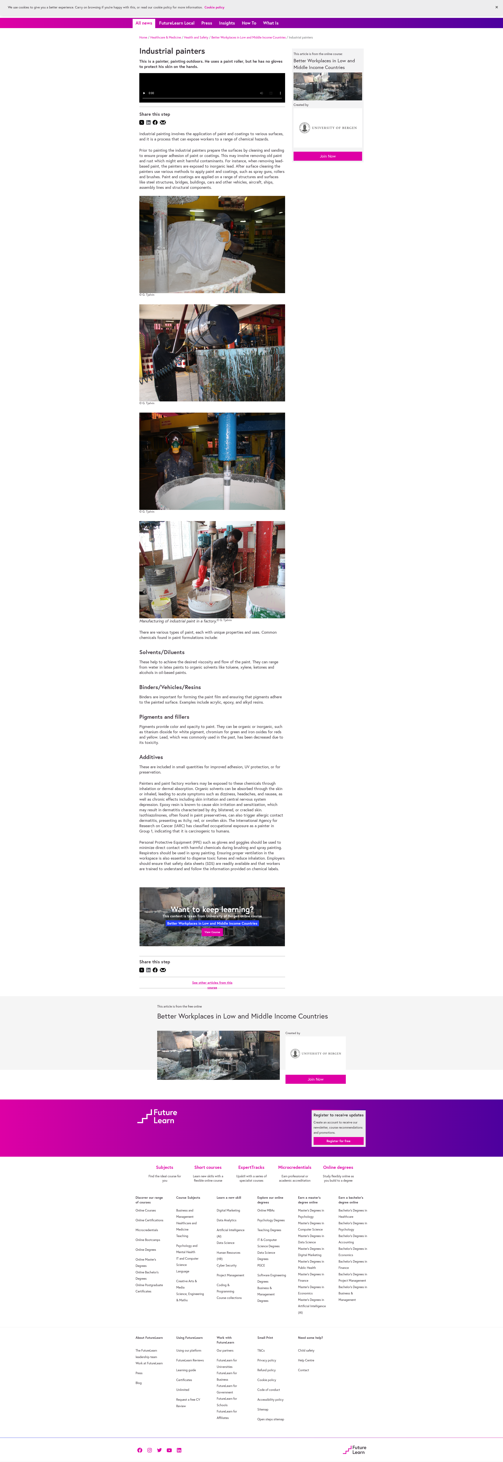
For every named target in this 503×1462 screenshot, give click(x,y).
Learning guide (186, 1370)
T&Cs (261, 1350)
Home (143, 37)
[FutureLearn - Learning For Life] (354, 1449)
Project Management (230, 1275)
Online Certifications (149, 1220)
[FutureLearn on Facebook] (141, 1450)
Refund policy (266, 1370)
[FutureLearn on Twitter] (159, 1450)
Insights (227, 23)
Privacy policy (266, 1360)
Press (206, 23)
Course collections (229, 1298)
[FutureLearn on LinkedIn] (179, 1450)
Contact (303, 1370)
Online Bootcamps (148, 1240)
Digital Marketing (228, 1210)
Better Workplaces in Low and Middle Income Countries (248, 37)
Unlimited (182, 1390)
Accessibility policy (270, 1399)
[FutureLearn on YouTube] (169, 1450)
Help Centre (306, 1360)
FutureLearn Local (177, 23)
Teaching (182, 1236)
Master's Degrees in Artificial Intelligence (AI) (312, 1306)
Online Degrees (146, 1250)
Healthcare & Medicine (165, 37)
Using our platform (188, 1350)
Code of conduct (268, 1390)
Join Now (328, 156)
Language (182, 1271)
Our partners (225, 1350)
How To (249, 23)
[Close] (496, 7)
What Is (271, 23)
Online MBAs (265, 1210)
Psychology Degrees (271, 1220)
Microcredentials (147, 1230)
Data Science (225, 1243)
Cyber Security (227, 1265)
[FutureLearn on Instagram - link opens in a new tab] (149, 1450)
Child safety (306, 1350)
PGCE (261, 1265)
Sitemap (262, 1409)
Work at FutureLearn (149, 1363)
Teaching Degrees (269, 1230)
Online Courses (146, 1210)
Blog (139, 1383)
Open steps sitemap (270, 1419)
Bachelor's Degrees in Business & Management (353, 1293)
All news (144, 23)
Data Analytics (226, 1220)
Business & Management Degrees (266, 1294)
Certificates (184, 1380)
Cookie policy (266, 1380)
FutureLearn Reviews (190, 1360)
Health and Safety (196, 37)
